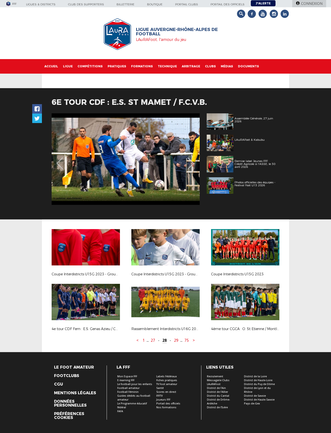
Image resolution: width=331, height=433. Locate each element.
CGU (58, 384)
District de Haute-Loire (258, 380)
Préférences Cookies (69, 416)
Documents (248, 66)
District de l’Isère (217, 407)
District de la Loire (255, 376)
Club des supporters (86, 4)
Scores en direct (166, 392)
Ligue (68, 66)
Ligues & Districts (40, 4)
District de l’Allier (217, 392)
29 (176, 340)
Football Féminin (128, 392)
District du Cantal (218, 395)
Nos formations (166, 407)
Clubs (210, 66)
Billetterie (125, 4)
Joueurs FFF (163, 399)
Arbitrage (191, 66)
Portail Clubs (186, 4)
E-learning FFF (125, 380)
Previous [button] (59, 159)
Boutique (155, 4)
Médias (227, 66)
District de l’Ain (216, 388)
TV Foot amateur (166, 384)
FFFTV (159, 395)
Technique (167, 66)
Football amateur (128, 388)
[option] (126, 159)
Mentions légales (75, 393)
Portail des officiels (227, 4)
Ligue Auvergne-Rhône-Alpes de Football (177, 32)
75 (186, 340)
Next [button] (191, 159)
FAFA (120, 411)
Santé (160, 388)
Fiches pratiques (166, 380)
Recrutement (215, 376)
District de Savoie (255, 395)
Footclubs (66, 376)
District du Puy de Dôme (259, 384)
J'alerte (263, 3)
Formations (142, 66)
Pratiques (117, 66)
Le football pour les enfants (134, 384)
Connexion (312, 3)
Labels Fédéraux (166, 376)
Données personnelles (70, 403)
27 (153, 340)
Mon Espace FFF (127, 376)
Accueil (51, 66)
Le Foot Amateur (74, 367)
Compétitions (90, 66)
